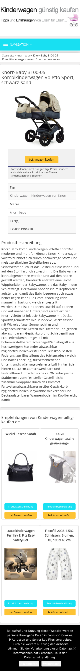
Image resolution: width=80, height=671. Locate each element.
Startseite (8, 55)
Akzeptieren (28, 663)
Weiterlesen (51, 663)
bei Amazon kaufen (41, 159)
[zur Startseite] (40, 16)
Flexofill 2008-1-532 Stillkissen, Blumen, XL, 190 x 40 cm (59, 535)
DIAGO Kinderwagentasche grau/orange (59, 438)
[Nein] (74, 648)
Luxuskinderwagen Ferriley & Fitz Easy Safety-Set (21, 535)
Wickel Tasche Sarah (21, 434)
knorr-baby (23, 55)
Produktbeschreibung (20, 506)
